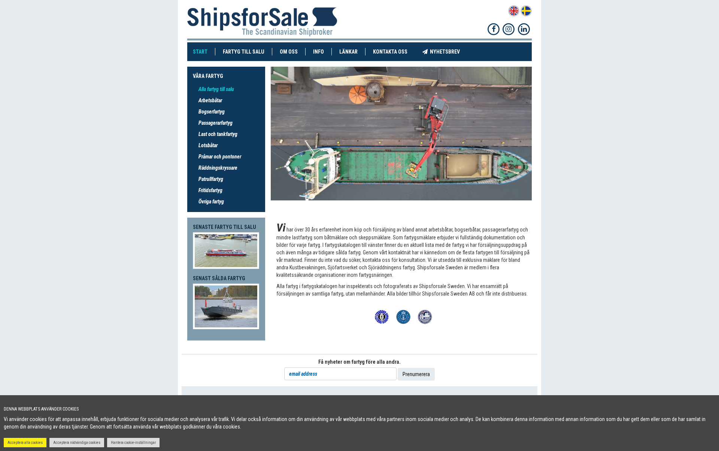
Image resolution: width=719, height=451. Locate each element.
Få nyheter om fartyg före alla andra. (359, 362)
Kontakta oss (394, 51)
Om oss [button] (289, 52)
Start (204, 51)
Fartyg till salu (247, 51)
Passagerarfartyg (215, 123)
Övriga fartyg (211, 202)
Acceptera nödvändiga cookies (76, 443)
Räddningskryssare (217, 168)
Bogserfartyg (211, 112)
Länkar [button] (348, 52)
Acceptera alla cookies (25, 443)
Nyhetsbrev (447, 51)
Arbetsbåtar (210, 100)
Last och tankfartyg (217, 134)
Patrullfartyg (210, 179)
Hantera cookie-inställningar (133, 443)
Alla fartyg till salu (216, 89)
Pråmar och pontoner (219, 157)
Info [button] (318, 52)
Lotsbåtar (208, 145)
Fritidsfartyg (210, 190)
